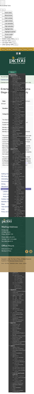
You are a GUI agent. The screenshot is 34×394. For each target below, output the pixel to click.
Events (25, 49)
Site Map (8, 49)
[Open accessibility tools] (2, 2)
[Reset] (1, 10)
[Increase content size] (18, 39)
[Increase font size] (14, 41)
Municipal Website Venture (16, 261)
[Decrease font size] (12, 41)
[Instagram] (20, 53)
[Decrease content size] (15, 39)
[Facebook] (17, 53)
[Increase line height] (15, 43)
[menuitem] (14, 75)
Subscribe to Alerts (17, 49)
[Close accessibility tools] (4, 10)
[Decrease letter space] (15, 45)
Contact (30, 49)
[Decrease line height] (13, 43)
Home (3, 49)
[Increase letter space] (17, 45)
